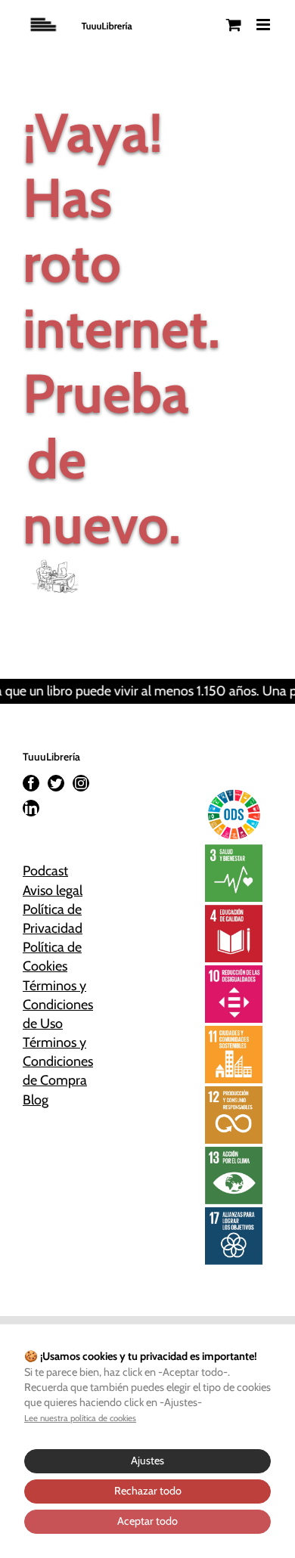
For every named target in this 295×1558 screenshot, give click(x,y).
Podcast (45, 871)
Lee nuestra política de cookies (80, 1418)
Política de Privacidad (52, 919)
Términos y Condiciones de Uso (56, 1004)
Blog (35, 1100)
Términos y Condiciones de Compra (56, 1061)
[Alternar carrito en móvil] (233, 25)
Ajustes (147, 1460)
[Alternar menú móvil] (264, 25)
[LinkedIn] (31, 808)
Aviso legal (52, 890)
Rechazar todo (148, 1491)
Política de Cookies (52, 956)
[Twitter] (56, 783)
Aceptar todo (147, 1521)
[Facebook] (31, 783)
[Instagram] (81, 783)
